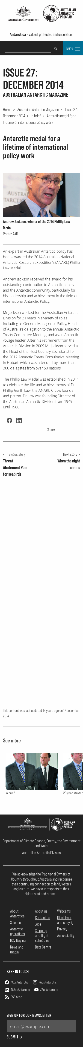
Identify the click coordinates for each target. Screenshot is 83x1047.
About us (41, 911)
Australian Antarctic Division (41, 852)
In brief (36, 115)
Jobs (38, 924)
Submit (12, 1036)
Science (15, 922)
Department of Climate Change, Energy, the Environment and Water (41, 843)
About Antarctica (17, 913)
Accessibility (65, 935)
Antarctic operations (17, 931)
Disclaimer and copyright (67, 920)
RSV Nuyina (18, 940)
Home (7, 109)
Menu (70, 48)
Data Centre (43, 947)
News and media (17, 949)
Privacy (62, 928)
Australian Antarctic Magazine (38, 109)
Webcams (64, 911)
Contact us (42, 917)
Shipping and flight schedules (42, 935)
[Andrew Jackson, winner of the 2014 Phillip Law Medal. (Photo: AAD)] (41, 195)
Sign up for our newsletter (29, 1015)
